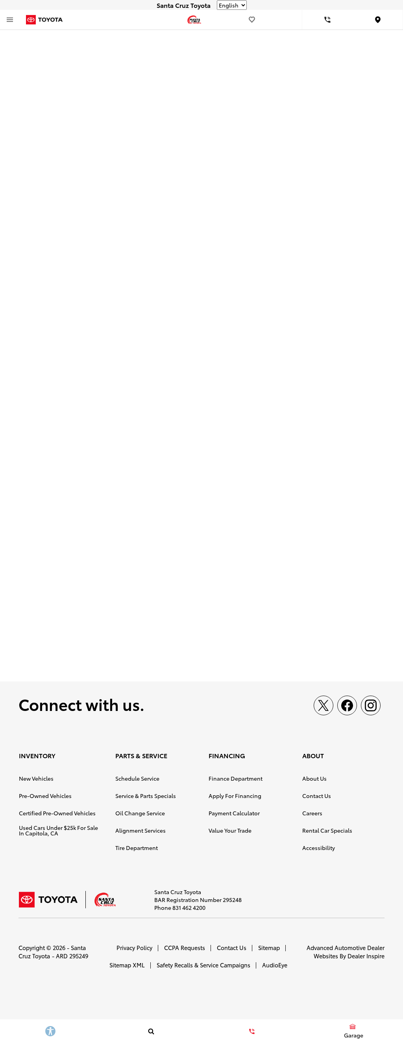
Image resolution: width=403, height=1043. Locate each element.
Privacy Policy (134, 947)
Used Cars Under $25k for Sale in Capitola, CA (58, 830)
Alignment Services (140, 830)
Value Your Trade (230, 830)
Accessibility (318, 848)
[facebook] (347, 705)
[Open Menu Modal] (10, 20)
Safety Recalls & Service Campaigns (203, 965)
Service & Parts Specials (145, 796)
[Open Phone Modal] (327, 20)
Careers (312, 813)
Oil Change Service (140, 813)
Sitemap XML (127, 965)
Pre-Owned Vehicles (45, 796)
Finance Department (236, 778)
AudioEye (274, 965)
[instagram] (371, 705)
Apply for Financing (235, 796)
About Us (314, 778)
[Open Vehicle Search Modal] (151, 1031)
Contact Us (316, 796)
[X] (323, 705)
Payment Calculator (234, 813)
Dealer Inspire (366, 956)
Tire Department (136, 848)
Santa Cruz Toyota (52, 951)
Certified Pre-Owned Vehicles (57, 813)
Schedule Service (137, 778)
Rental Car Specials (327, 830)
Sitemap (269, 947)
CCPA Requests (184, 947)
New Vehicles (36, 778)
